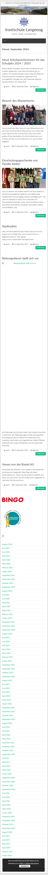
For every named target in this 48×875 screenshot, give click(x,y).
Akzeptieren (24, 866)
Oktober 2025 (7, 583)
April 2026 (6, 560)
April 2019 (6, 848)
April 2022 (6, 735)
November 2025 (8, 579)
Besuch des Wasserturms (18, 100)
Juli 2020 (5, 793)
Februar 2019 (7, 852)
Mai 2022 (6, 731)
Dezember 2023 (8, 665)
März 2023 (6, 700)
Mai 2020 (6, 801)
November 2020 (8, 782)
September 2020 (8, 789)
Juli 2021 (5, 758)
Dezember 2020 (8, 778)
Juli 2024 (5, 638)
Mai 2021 (6, 762)
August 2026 (7, 544)
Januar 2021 (7, 774)
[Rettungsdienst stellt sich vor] (24, 263)
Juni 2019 (6, 840)
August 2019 (7, 832)
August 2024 (7, 634)
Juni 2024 (6, 641)
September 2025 (8, 587)
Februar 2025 (7, 614)
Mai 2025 (6, 603)
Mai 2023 (6, 692)
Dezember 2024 (8, 622)
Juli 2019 (5, 836)
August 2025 (7, 591)
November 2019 (8, 820)
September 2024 (8, 630)
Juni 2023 (6, 688)
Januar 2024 (7, 661)
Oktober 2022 (7, 715)
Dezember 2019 (8, 817)
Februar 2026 (7, 568)
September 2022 (8, 719)
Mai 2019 (6, 844)
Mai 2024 (6, 645)
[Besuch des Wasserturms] (24, 106)
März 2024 (6, 653)
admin (7, 86)
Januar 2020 (7, 813)
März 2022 (6, 739)
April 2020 (6, 805)
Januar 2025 (7, 618)
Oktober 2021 (7, 750)
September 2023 (8, 676)
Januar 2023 (7, 704)
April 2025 (6, 606)
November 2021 (8, 747)
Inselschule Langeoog (24, 30)
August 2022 (7, 723)
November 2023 (8, 669)
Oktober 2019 (7, 824)
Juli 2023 (5, 684)
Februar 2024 (7, 657)
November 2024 (8, 626)
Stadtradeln (9, 226)
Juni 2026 (6, 552)
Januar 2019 (7, 855)
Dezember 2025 (8, 575)
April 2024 (6, 649)
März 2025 (6, 610)
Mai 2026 (6, 556)
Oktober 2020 (7, 785)
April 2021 (6, 766)
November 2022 (8, 711)
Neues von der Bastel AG (18, 464)
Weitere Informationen (32, 863)
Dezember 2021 (8, 743)
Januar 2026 (7, 571)
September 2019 (8, 828)
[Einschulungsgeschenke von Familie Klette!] (24, 169)
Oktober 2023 (7, 673)
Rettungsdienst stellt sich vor (20, 258)
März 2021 (6, 770)
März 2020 (6, 809)
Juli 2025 (5, 595)
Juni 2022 (6, 727)
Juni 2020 (6, 797)
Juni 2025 (6, 599)
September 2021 (8, 754)
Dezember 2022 (8, 708)
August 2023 (7, 680)
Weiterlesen (41, 90)
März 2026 (6, 564)
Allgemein (35, 86)
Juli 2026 (5, 548)
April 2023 (6, 696)
